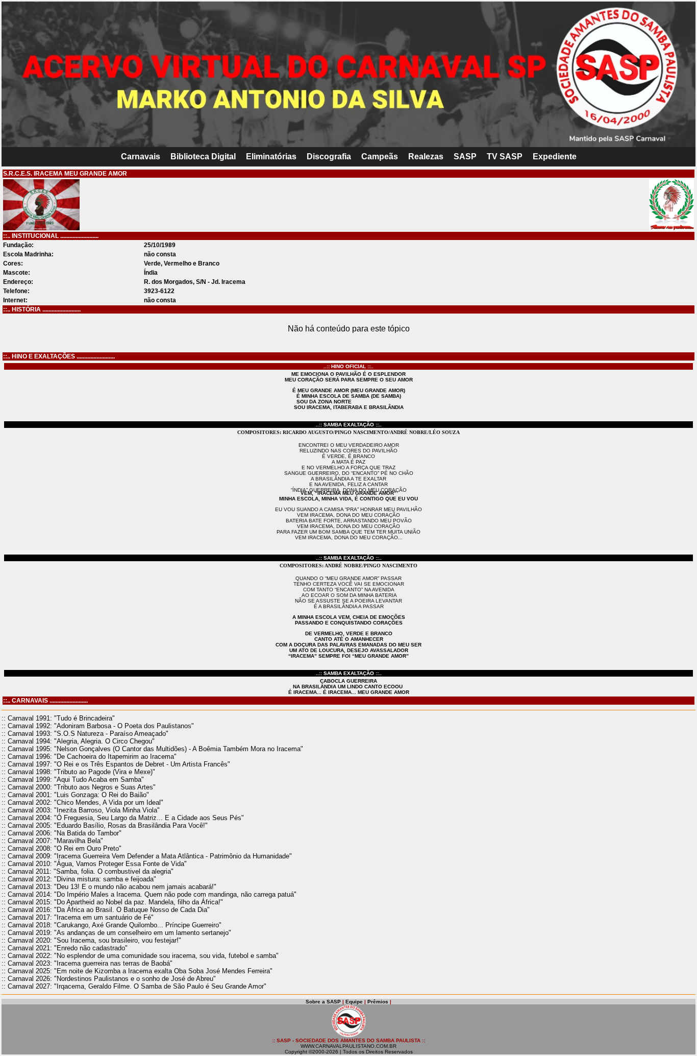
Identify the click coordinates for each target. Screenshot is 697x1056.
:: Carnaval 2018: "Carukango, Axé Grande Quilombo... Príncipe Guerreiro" (111, 925)
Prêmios (377, 1001)
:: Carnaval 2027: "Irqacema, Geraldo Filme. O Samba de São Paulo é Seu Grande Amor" (134, 986)
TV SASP (504, 156)
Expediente (555, 156)
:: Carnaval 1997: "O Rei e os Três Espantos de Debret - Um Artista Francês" (116, 764)
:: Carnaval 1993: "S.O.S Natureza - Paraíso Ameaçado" (85, 733)
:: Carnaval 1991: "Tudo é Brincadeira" (58, 718)
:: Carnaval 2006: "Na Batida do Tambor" (61, 833)
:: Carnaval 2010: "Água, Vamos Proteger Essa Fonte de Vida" (94, 864)
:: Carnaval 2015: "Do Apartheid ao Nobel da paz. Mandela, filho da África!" (112, 902)
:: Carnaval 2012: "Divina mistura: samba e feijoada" (79, 879)
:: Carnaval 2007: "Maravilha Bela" (52, 841)
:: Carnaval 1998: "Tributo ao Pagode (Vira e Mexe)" (78, 772)
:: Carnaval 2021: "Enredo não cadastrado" (65, 948)
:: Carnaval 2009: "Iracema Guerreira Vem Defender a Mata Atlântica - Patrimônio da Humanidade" (147, 856)
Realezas (425, 156)
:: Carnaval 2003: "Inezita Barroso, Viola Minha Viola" (81, 810)
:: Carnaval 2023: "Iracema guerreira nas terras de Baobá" (87, 963)
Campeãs (379, 156)
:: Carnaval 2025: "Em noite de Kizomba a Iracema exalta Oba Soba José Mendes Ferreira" (137, 971)
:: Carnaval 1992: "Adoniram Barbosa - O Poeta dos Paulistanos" (98, 726)
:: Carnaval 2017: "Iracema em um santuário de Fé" (78, 917)
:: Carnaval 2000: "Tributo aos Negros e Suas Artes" (79, 787)
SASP (465, 156)
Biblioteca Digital (203, 156)
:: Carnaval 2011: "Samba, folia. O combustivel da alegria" (87, 871)
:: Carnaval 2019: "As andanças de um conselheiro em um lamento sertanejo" (116, 933)
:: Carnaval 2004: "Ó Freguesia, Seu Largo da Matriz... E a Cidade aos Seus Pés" (123, 818)
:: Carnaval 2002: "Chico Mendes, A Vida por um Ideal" (82, 802)
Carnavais (140, 156)
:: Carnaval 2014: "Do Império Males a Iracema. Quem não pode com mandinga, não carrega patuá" (149, 894)
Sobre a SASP (323, 1001)
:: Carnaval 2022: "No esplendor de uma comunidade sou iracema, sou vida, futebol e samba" (140, 955)
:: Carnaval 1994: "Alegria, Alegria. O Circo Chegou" (78, 741)
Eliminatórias (271, 156)
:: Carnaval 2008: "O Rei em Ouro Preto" (61, 848)
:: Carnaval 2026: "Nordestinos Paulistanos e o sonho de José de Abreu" (109, 978)
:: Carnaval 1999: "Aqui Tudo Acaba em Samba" (73, 779)
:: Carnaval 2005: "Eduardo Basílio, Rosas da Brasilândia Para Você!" (105, 825)
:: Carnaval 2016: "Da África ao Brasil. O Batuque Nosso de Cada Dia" (106, 910)
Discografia (329, 156)
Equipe (354, 1001)
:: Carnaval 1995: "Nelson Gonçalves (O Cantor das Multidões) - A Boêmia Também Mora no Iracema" (152, 749)
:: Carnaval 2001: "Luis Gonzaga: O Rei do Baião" (75, 795)
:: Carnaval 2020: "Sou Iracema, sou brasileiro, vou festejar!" (91, 940)
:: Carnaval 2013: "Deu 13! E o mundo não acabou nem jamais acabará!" (109, 887)
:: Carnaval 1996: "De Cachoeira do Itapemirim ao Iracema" (89, 756)
